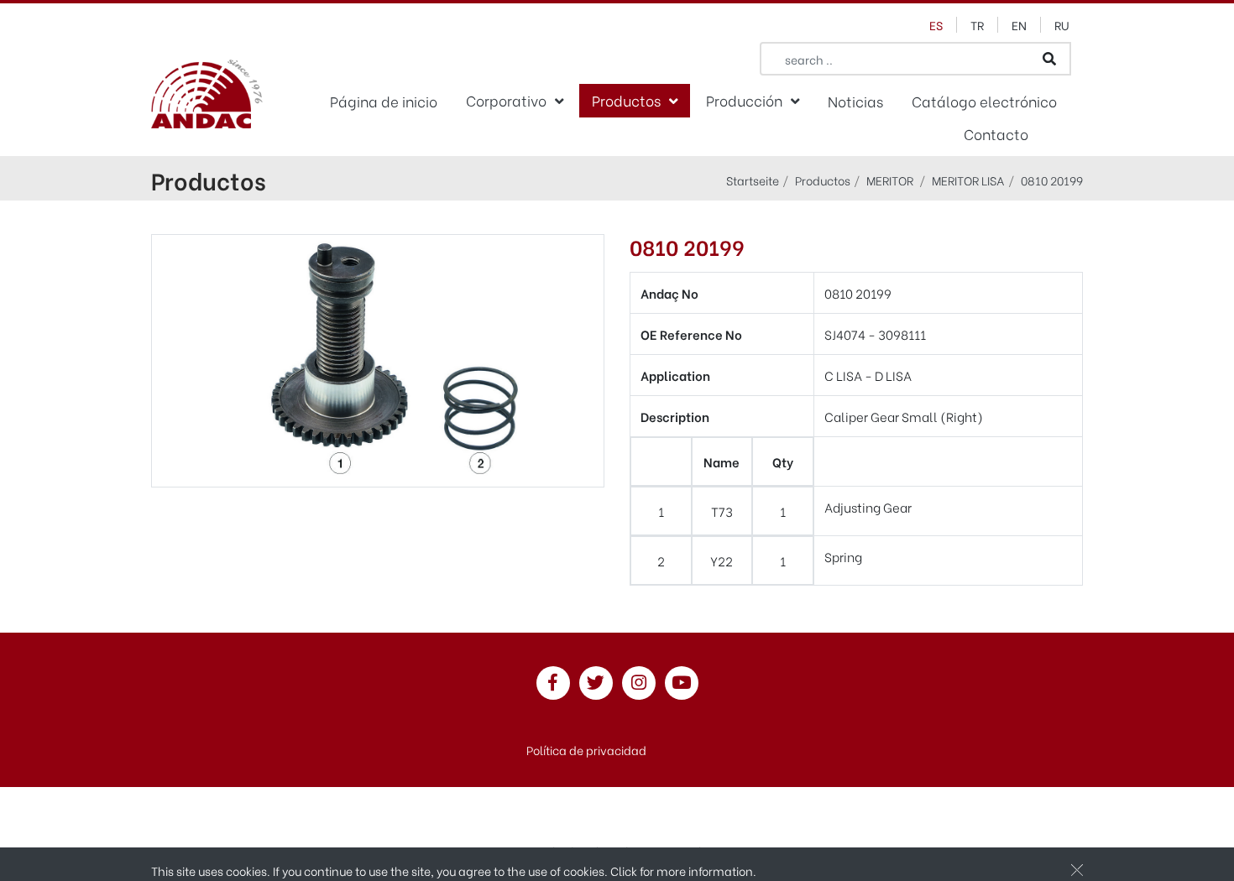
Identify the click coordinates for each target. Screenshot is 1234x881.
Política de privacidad (586, 749)
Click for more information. (683, 870)
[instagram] (639, 683)
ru (1061, 25)
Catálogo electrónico (984, 101)
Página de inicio (383, 101)
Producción (744, 100)
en (1019, 25)
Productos (626, 100)
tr (977, 25)
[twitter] (596, 683)
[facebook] (553, 683)
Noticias (855, 101)
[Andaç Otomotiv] (207, 96)
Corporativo (506, 100)
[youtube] (681, 683)
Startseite (752, 180)
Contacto (996, 133)
